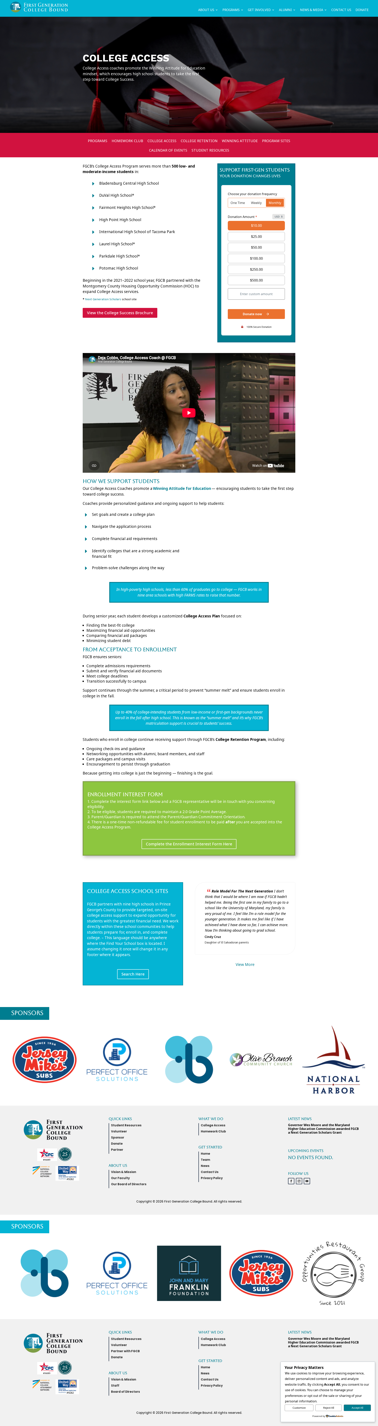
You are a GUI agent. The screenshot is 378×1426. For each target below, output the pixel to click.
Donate (362, 10)
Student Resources (210, 151)
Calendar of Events (168, 151)
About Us (206, 10)
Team (205, 1160)
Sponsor (117, 1137)
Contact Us (341, 10)
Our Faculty (120, 1178)
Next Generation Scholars (103, 299)
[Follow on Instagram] (299, 1181)
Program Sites (276, 141)
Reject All (328, 1407)
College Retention (199, 141)
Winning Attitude (240, 141)
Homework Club (127, 141)
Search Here (133, 974)
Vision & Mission (123, 1172)
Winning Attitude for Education (182, 488)
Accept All (357, 1407)
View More (245, 964)
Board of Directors (125, 1392)
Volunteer (119, 1131)
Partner (117, 1150)
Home (205, 1154)
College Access (161, 141)
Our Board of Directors (128, 1184)
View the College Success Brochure (120, 312)
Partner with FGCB (125, 1351)
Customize (299, 1407)
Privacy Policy (212, 1178)
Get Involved (259, 10)
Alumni (285, 10)
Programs (231, 10)
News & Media (311, 10)
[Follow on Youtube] (307, 1181)
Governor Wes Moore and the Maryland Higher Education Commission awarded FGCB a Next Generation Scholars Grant (323, 1129)
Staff (115, 1385)
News (205, 1166)
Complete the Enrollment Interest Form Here (189, 844)
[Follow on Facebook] (291, 1181)
